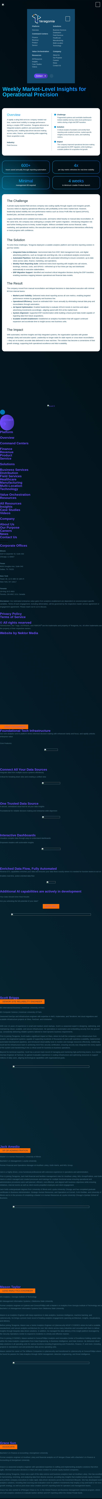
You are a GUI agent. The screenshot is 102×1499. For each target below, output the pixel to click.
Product (6, 455)
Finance (6, 449)
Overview (7, 437)
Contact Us (8, 537)
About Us (7, 524)
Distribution (9, 473)
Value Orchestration (15, 494)
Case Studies (10, 510)
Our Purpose (9, 527)
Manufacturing (11, 482)
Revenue (6, 452)
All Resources (10, 503)
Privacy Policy (11, 614)
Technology (9, 489)
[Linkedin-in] (2, 412)
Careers (6, 530)
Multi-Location (11, 486)
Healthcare (8, 479)
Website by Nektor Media (19, 633)
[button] (22, 1001)
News (4, 534)
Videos (5, 513)
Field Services (11, 476)
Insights (6, 506)
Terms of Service (13, 617)
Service (5, 458)
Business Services (14, 470)
